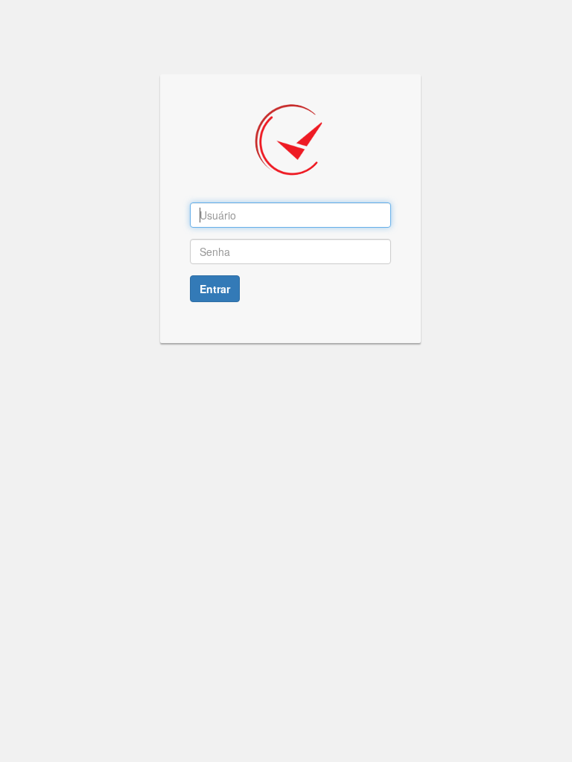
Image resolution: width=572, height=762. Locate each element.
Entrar (215, 288)
